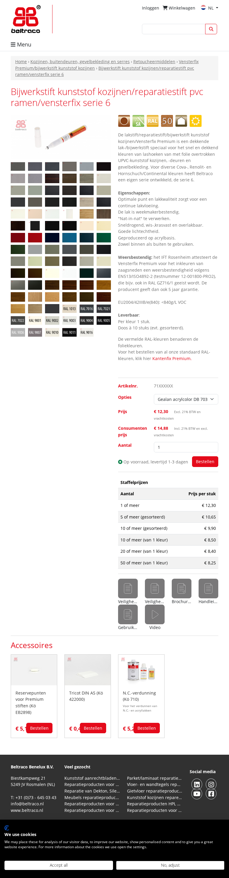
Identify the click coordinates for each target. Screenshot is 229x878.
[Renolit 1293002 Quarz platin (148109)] (18, 284)
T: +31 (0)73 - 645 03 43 (33, 797)
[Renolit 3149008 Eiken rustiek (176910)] (69, 296)
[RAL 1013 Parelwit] (69, 308)
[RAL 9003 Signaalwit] (69, 320)
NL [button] (211, 8)
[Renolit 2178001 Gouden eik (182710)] (104, 284)
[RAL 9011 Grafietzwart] (69, 332)
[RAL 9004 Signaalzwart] (87, 320)
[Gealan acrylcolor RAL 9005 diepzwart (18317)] (104, 166)
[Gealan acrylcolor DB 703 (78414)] (18, 166)
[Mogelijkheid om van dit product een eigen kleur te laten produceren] (138, 120)
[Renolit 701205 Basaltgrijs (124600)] (52, 249)
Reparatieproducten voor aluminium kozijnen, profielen (154, 810)
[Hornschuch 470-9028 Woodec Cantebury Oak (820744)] (18, 225)
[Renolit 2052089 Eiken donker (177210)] (52, 284)
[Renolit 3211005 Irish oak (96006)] (18, 308)
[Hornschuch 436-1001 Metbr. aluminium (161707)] (18, 178)
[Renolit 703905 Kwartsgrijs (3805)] (52, 261)
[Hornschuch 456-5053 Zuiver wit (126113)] (18, 213)
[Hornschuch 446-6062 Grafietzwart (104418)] (52, 201)
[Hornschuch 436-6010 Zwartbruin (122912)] (69, 190)
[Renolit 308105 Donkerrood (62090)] (35, 237)
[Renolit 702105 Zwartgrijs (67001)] (104, 249)
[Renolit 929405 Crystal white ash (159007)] (69, 272)
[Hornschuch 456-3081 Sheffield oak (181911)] (87, 201)
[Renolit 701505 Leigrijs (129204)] (69, 249)
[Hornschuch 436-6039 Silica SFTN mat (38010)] (104, 190)
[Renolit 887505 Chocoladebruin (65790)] (35, 272)
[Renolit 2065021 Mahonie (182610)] (69, 284)
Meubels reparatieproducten (92, 797)
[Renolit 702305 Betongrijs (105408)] (18, 261)
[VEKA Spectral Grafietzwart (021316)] (52, 308)
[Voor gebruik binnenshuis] (181, 120)
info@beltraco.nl (27, 804)
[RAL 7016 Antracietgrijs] (87, 308)
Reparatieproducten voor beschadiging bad (92, 804)
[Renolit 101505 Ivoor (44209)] (87, 225)
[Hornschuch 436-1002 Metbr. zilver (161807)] (35, 178)
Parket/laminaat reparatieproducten (154, 778)
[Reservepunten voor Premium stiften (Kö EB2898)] (34, 669)
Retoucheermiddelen (154, 61)
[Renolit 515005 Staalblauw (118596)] (87, 237)
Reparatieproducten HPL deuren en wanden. (154, 804)
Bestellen (39, 728)
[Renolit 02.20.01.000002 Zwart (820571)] (52, 225)
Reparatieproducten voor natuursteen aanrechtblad (92, 784)
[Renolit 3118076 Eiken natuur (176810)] (52, 296)
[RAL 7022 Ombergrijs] (18, 320)
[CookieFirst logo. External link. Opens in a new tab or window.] (6, 828)
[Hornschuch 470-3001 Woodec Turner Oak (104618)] (87, 213)
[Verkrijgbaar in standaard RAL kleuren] (153, 120)
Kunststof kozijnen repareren (154, 797)
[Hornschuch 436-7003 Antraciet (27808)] (18, 201)
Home (21, 61)
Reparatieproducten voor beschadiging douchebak (92, 810)
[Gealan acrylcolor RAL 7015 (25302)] (35, 166)
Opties (124, 397)
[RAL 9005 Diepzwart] (104, 320)
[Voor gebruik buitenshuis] (196, 120)
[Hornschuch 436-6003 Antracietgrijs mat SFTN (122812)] (52, 190)
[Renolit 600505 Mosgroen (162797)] (104, 237)
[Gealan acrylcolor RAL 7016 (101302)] (52, 166)
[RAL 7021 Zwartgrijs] (104, 308)
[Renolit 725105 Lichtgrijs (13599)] (104, 261)
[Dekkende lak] (124, 120)
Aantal (124, 445)
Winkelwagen (181, 8)
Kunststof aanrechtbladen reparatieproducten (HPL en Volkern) (92, 778)
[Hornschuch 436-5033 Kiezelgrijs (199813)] (18, 190)
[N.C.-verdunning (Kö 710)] (141, 669)
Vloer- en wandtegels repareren (154, 784)
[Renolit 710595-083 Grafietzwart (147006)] (69, 261)
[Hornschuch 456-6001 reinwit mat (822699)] (69, 213)
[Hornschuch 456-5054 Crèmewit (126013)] (35, 213)
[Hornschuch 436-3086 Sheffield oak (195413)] (87, 178)
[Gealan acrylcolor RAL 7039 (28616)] (69, 166)
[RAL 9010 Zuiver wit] (52, 332)
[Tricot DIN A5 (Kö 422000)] (88, 669)
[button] (155, 618)
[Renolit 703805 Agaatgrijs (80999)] (35, 261)
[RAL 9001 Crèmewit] (35, 320)
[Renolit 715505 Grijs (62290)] (87, 261)
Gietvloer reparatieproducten (154, 791)
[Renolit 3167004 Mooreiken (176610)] (87, 296)
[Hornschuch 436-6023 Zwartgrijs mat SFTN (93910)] (87, 190)
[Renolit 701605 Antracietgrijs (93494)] (87, 249)
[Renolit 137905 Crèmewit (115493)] (104, 225)
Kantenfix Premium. (172, 358)
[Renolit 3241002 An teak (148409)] (35, 308)
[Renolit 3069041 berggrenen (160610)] (35, 296)
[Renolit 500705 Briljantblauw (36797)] (69, 237)
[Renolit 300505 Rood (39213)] (18, 237)
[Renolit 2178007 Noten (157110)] (18, 296)
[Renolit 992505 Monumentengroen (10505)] (87, 272)
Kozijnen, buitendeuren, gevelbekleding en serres (80, 61)
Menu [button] (23, 44)
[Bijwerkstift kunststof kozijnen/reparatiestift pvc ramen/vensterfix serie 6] (61, 137)
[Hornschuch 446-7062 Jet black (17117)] (69, 201)
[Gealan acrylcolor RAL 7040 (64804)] (87, 166)
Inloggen (150, 8)
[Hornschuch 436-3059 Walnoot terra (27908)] (69, 178)
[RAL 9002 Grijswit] (52, 320)
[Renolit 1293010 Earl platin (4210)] (35, 284)
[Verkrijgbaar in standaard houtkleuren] (167, 120)
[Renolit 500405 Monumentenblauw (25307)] (52, 237)
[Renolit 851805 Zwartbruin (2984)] (18, 272)
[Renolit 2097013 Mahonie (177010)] (87, 284)
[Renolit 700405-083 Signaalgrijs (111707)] (35, 249)
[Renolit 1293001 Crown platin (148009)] (104, 272)
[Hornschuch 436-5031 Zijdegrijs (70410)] (104, 178)
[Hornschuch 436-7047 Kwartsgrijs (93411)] (35, 201)
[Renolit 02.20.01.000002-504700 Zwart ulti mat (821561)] (69, 225)
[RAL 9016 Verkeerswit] (87, 332)
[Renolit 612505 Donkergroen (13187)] (18, 249)
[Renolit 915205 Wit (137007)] (52, 272)
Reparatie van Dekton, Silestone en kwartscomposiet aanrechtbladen (92, 791)
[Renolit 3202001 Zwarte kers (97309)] (104, 296)
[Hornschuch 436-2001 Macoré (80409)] (52, 178)
